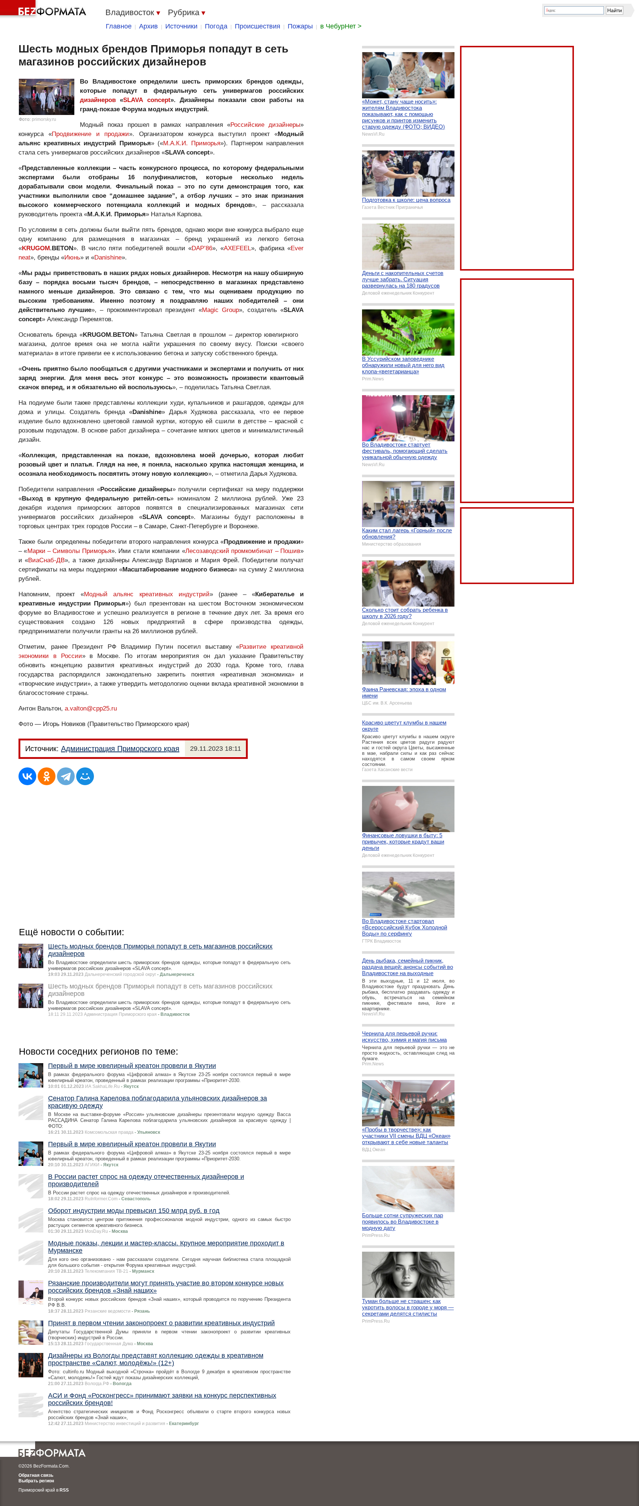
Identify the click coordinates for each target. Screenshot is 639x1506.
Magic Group (220, 309)
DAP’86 (202, 248)
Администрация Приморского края (120, 748)
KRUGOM (36, 248)
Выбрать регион (36, 1480)
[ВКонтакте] (27, 776)
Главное (119, 26)
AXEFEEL (237, 248)
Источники (181, 26)
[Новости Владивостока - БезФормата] (44, 9)
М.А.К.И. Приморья (191, 143)
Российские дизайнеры (265, 124)
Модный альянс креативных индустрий (146, 594)
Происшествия (257, 26)
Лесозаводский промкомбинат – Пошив (242, 550)
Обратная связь (35, 1475)
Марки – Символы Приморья (69, 550)
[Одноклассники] (46, 776)
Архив (148, 26)
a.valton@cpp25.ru (91, 708)
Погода (216, 26)
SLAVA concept (146, 100)
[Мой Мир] (85, 776)
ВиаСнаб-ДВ (46, 560)
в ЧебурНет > (341, 26)
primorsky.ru (44, 119)
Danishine (108, 257)
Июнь (72, 257)
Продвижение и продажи (90, 134)
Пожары (300, 26)
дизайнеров (98, 100)
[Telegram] (66, 776)
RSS (64, 1490)
